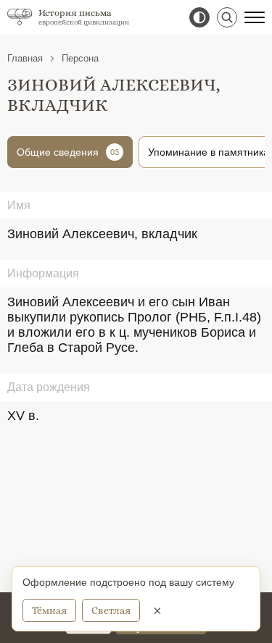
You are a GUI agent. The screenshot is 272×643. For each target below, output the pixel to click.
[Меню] (254, 17)
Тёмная (49, 610)
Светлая (111, 610)
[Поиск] (227, 17)
